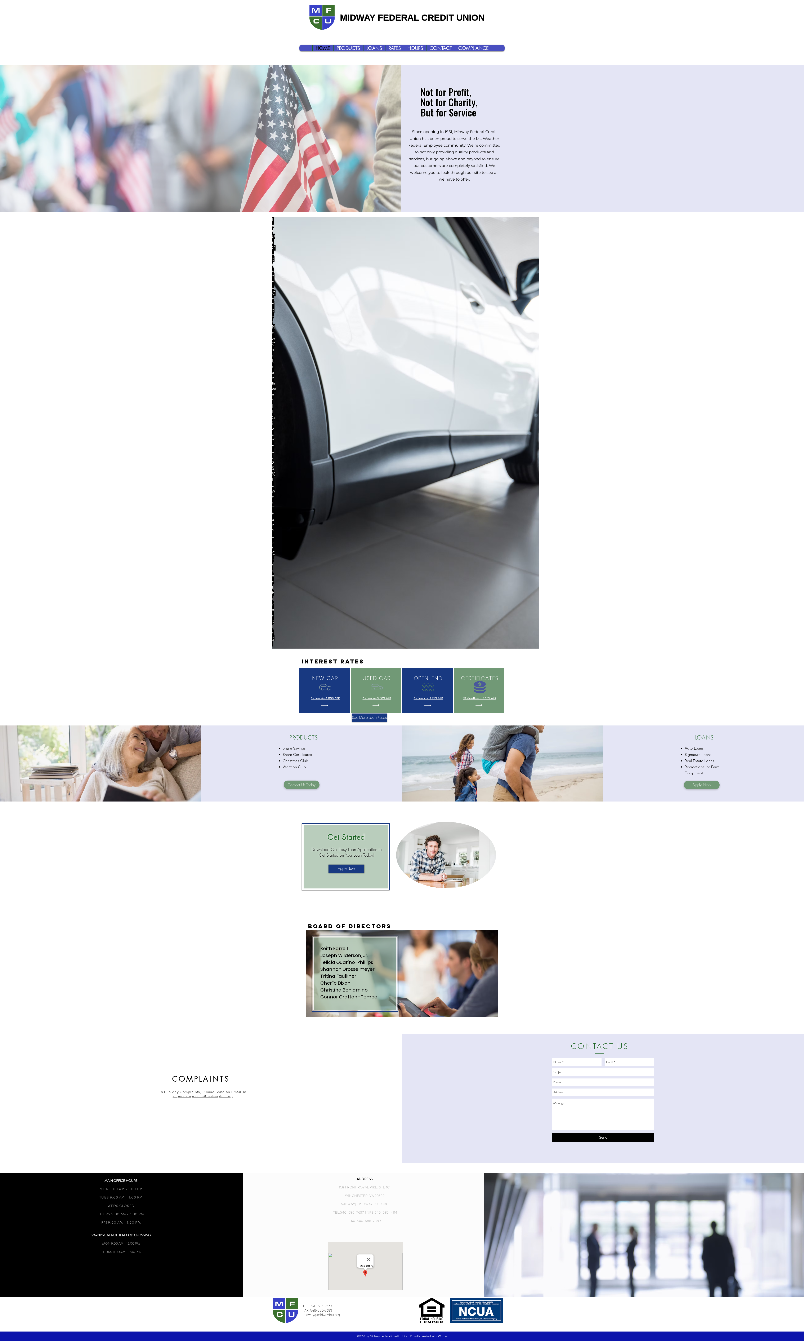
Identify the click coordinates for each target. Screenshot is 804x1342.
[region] (405, 433)
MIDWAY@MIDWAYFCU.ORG (365, 1204)
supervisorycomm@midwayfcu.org (203, 1096)
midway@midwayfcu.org (321, 1314)
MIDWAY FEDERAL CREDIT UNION (412, 18)
